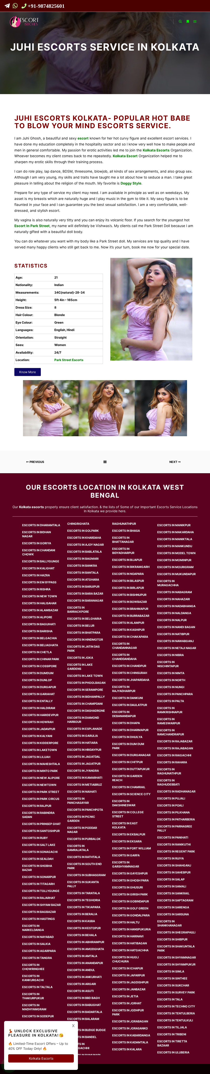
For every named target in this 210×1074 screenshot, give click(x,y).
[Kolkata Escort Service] (24, 21)
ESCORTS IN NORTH (171, 680)
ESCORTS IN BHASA (126, 530)
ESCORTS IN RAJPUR (36, 806)
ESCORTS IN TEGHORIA (83, 900)
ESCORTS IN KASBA (81, 921)
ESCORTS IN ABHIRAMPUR (85, 942)
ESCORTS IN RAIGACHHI (174, 755)
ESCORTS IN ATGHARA (83, 579)
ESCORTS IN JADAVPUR (38, 729)
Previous (36, 462)
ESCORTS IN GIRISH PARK (130, 894)
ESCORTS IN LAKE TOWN (85, 675)
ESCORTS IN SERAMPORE (85, 689)
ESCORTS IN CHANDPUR (129, 666)
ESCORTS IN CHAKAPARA (130, 636)
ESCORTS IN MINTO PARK (40, 771)
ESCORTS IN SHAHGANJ (174, 865)
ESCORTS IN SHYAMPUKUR (176, 964)
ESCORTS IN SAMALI (171, 886)
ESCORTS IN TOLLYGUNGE (40, 891)
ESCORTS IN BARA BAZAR (85, 593)
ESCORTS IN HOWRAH (37, 722)
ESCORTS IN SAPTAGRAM (175, 900)
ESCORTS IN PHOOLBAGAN (86, 682)
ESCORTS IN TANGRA (37, 958)
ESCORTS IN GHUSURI (127, 887)
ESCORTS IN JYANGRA (83, 770)
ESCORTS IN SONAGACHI (40, 852)
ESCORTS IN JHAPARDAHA (130, 680)
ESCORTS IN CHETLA (37, 652)
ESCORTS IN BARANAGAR (85, 600)
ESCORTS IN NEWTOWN (39, 785)
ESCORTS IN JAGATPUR (83, 763)
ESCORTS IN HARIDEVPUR (40, 715)
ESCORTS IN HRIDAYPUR (84, 749)
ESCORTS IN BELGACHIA (39, 638)
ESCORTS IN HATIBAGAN (129, 943)
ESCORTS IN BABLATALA (84, 551)
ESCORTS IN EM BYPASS (39, 582)
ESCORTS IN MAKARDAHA (175, 532)
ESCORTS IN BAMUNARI (83, 1055)
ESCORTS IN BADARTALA (84, 1012)
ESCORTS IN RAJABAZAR (174, 741)
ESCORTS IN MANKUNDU (174, 546)
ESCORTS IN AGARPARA (39, 951)
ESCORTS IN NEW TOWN (39, 596)
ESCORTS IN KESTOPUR (84, 928)
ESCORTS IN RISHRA (36, 589)
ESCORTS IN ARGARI (81, 984)
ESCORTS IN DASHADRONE (86, 710)
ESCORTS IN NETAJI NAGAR (176, 648)
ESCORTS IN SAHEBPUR (174, 872)
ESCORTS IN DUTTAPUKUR (131, 769)
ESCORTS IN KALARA (127, 1049)
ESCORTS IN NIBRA (170, 655)
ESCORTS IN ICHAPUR (127, 968)
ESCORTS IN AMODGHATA (85, 949)
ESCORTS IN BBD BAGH (83, 998)
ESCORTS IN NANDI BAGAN (176, 627)
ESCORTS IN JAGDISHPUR (130, 982)
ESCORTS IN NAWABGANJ (175, 641)
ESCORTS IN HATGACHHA (130, 950)
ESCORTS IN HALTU (125, 922)
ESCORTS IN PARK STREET (40, 792)
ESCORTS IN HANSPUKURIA (131, 929)
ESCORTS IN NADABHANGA (176, 606)
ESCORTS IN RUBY (35, 838)
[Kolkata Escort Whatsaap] (16, 7)
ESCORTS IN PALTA (170, 701)
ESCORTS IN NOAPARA (128, 574)
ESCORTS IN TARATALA (83, 893)
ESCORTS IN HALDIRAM (38, 708)
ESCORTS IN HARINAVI (128, 936)
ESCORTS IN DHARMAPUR (130, 730)
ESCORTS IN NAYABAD (38, 937)
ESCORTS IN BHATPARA (83, 632)
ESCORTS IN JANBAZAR (128, 989)
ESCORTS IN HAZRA (36, 575)
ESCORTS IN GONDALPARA (131, 915)
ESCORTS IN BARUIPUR (83, 586)
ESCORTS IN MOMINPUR (174, 560)
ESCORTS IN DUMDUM (38, 673)
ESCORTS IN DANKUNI (127, 698)
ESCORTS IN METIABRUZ (84, 784)
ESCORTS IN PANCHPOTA (85, 809)
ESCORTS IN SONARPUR (39, 877)
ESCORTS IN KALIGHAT (38, 568)
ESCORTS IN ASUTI (80, 991)
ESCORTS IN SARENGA (173, 907)
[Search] (180, 21)
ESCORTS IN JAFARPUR (128, 975)
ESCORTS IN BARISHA (37, 631)
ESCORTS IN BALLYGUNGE (40, 561)
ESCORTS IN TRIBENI (171, 1034)
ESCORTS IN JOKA (80, 657)
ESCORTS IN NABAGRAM (174, 592)
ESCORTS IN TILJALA (172, 1027)
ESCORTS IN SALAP (171, 879)
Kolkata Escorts (41, 1058)
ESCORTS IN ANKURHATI (84, 977)
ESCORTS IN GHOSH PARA (130, 880)
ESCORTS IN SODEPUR (38, 1016)
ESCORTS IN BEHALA (82, 935)
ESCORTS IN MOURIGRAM (175, 567)
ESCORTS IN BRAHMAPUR (130, 608)
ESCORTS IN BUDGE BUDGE (86, 1030)
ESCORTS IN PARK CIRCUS (40, 799)
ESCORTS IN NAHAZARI (173, 599)
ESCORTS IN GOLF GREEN (130, 908)
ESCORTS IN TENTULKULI (175, 1020)
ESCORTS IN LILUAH (36, 757)
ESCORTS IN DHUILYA (127, 737)
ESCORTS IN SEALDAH (37, 859)
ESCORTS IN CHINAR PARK (40, 659)
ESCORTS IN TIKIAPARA (83, 907)
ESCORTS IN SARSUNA (173, 914)
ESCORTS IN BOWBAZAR (129, 601)
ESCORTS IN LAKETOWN (39, 750)
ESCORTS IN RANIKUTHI (174, 844)
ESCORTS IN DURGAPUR (39, 687)
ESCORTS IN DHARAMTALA (41, 525)
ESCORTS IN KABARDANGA (131, 1035)
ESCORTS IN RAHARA (172, 762)
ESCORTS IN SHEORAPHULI (176, 932)
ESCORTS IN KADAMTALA (130, 1042)
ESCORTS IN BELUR (80, 625)
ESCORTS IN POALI (170, 805)
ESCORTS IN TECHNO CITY (176, 1006)
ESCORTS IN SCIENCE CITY (131, 794)
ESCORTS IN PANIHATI (172, 837)
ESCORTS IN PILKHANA (173, 812)
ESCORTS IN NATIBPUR (173, 634)
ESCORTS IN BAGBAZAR (39, 912)
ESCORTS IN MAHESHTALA (41, 764)
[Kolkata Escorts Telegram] (8, 7)
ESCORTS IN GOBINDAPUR (130, 901)
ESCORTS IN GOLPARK (83, 530)
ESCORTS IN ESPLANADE (84, 728)
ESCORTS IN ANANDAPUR (85, 963)
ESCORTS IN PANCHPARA (175, 694)
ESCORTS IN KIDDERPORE (40, 743)
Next (173, 462)
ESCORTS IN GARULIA (82, 735)
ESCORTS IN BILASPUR (128, 581)
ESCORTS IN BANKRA (82, 565)
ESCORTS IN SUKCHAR (173, 985)
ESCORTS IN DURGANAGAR (131, 755)
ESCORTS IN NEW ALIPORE (41, 778)
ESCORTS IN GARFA (126, 855)
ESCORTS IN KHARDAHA (84, 537)
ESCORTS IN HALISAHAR (39, 603)
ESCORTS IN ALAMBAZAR (40, 610)
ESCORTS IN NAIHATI (82, 791)
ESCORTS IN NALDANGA (174, 613)
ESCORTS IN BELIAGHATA (40, 645)
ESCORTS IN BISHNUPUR (129, 594)
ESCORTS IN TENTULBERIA (176, 1013)
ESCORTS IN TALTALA (37, 987)
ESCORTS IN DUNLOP (37, 680)
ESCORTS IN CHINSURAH (129, 673)
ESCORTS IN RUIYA (170, 858)
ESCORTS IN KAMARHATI (84, 777)
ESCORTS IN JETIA (125, 996)
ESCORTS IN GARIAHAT (38, 694)
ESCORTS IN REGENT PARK (176, 851)
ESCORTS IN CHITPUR (127, 762)
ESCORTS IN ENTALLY (37, 701)
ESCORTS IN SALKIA (36, 944)
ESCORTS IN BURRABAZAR (130, 615)
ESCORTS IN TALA (170, 999)
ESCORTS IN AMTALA (82, 956)
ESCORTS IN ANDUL (81, 970)
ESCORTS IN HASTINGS (38, 919)
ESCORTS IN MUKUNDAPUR (176, 574)
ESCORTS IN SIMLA (170, 971)
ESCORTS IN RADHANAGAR (176, 791)
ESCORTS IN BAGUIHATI (39, 624)
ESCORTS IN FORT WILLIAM (131, 848)
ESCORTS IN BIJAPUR (127, 560)
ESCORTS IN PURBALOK (84, 839)
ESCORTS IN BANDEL (82, 1037)
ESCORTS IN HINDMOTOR (85, 639)
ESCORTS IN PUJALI (171, 798)
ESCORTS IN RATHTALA (83, 857)
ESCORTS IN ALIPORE (37, 617)
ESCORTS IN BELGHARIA (84, 618)
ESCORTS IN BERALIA (82, 914)
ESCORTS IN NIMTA (170, 673)
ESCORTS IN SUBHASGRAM (86, 875)
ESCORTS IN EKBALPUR (128, 834)
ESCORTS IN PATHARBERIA (176, 819)
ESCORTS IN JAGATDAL (83, 756)
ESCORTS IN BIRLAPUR (128, 587)
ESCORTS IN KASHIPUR (128, 629)
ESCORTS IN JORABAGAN (130, 1021)
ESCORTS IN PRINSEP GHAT (41, 824)
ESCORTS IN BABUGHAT (84, 1005)
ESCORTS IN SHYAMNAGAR (176, 957)
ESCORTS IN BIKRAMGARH (131, 567)
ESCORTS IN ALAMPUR (128, 622)
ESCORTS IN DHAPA (126, 723)
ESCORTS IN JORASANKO (130, 1028)
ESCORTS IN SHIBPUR (172, 939)
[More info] (187, 21)
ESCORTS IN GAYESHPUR (130, 873)
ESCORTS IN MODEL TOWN (176, 553)
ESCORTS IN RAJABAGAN (175, 748)
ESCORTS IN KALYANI (37, 736)
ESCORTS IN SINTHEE (172, 978)
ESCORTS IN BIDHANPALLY (86, 696)
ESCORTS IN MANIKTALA (174, 539)
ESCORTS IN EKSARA (127, 841)
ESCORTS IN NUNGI (170, 687)
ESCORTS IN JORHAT (127, 1003)
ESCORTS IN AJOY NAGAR (85, 544)
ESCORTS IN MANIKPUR (174, 525)
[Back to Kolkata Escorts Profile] (105, 462)
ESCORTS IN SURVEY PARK (176, 992)
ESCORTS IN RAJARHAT (38, 898)
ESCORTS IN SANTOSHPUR (41, 831)
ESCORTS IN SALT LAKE (38, 845)
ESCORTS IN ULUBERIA (173, 1052)
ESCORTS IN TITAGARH (38, 884)
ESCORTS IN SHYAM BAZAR (41, 905)
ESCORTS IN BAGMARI (83, 558)
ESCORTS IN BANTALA (82, 572)
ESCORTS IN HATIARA (82, 742)
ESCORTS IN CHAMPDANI (85, 703)
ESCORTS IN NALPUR (172, 620)
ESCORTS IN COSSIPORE (39, 666)
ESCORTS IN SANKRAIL (173, 893)
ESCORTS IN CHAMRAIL (128, 787)
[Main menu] (195, 21)
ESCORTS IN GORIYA (36, 543)
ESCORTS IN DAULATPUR (129, 705)
